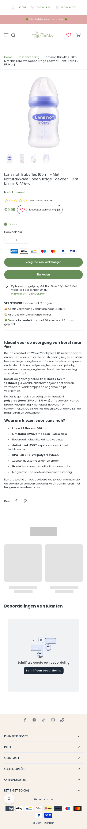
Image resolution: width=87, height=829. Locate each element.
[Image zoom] (43, 112)
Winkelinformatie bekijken (28, 293)
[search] (13, 34)
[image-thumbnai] (9, 158)
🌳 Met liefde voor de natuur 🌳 (43, 19)
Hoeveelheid (13, 232)
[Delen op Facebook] (16, 501)
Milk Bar (49, 823)
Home (8, 57)
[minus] (8, 240)
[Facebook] (25, 720)
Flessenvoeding (28, 57)
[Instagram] (34, 720)
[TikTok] (43, 720)
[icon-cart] (78, 34)
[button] (43, 262)
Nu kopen (43, 275)
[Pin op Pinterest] (25, 501)
